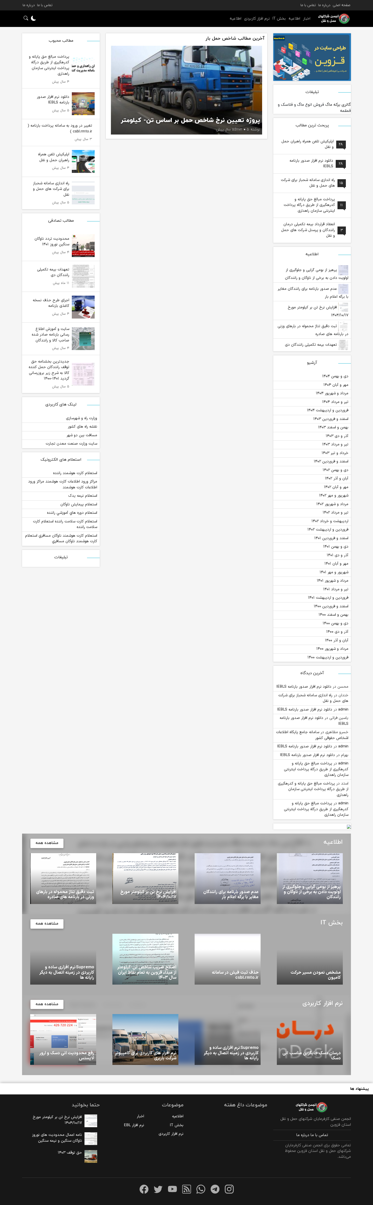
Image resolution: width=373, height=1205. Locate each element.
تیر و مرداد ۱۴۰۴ (335, 402)
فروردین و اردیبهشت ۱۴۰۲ (328, 530)
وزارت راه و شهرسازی (81, 418)
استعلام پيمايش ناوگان (78, 504)
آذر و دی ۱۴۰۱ (337, 555)
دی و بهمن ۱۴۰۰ (335, 623)
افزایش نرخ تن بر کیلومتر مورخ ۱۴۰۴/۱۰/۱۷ (318, 311)
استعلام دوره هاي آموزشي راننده (72, 513)
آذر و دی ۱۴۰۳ (337, 436)
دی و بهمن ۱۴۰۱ (335, 547)
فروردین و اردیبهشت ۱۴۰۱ (328, 598)
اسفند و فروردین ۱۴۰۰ (331, 606)
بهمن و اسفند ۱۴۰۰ (333, 615)
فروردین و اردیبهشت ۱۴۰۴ (327, 410)
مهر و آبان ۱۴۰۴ (336, 385)
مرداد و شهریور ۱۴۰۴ (332, 393)
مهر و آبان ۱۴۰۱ (336, 564)
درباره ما (324, 5)
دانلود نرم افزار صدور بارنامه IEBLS (303, 687)
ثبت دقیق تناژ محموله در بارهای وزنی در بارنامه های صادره (313, 330)
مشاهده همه (47, 843)
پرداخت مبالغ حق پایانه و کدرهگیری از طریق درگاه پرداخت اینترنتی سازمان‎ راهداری (316, 769)
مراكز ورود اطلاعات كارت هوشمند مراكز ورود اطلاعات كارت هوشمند (62, 484)
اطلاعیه (294, 18)
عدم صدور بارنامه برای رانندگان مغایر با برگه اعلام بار (313, 293)
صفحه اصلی (341, 5)
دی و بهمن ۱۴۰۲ (335, 470)
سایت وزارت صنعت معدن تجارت (71, 444)
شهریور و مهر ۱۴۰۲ (333, 496)
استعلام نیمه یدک (82, 496)
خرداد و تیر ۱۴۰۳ (335, 453)
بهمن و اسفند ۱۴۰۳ (333, 427)
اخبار (306, 18)
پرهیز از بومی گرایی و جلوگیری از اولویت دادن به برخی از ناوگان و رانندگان (316, 274)
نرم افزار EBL (134, 1125)
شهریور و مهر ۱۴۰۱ (334, 572)
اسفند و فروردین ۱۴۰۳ (330, 419)
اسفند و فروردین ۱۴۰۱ (331, 538)
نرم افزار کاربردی (257, 18)
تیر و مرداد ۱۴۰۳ (335, 444)
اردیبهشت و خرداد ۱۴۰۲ (330, 521)
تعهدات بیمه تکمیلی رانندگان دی (311, 345)
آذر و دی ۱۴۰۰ (337, 632)
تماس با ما (308, 5)
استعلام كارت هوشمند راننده (75, 473)
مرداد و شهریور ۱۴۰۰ (332, 649)
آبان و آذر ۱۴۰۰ (336, 640)
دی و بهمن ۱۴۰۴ (335, 376)
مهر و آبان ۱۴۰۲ (336, 487)
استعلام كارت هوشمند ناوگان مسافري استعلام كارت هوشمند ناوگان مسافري (61, 539)
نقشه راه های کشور (82, 427)
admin (343, 710)
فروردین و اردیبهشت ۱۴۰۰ (328, 657)
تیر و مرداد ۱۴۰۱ (335, 589)
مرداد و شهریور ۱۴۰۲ (332, 504)
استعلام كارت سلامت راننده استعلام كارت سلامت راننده (65, 524)
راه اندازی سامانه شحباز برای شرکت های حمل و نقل (313, 698)
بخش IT (279, 18)
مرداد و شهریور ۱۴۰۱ (332, 581)
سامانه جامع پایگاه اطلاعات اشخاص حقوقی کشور (312, 735)
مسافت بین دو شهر (81, 435)
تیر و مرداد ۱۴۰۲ (335, 513)
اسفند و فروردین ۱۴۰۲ (331, 461)
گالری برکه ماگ (338, 105)
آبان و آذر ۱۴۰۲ (336, 478)
